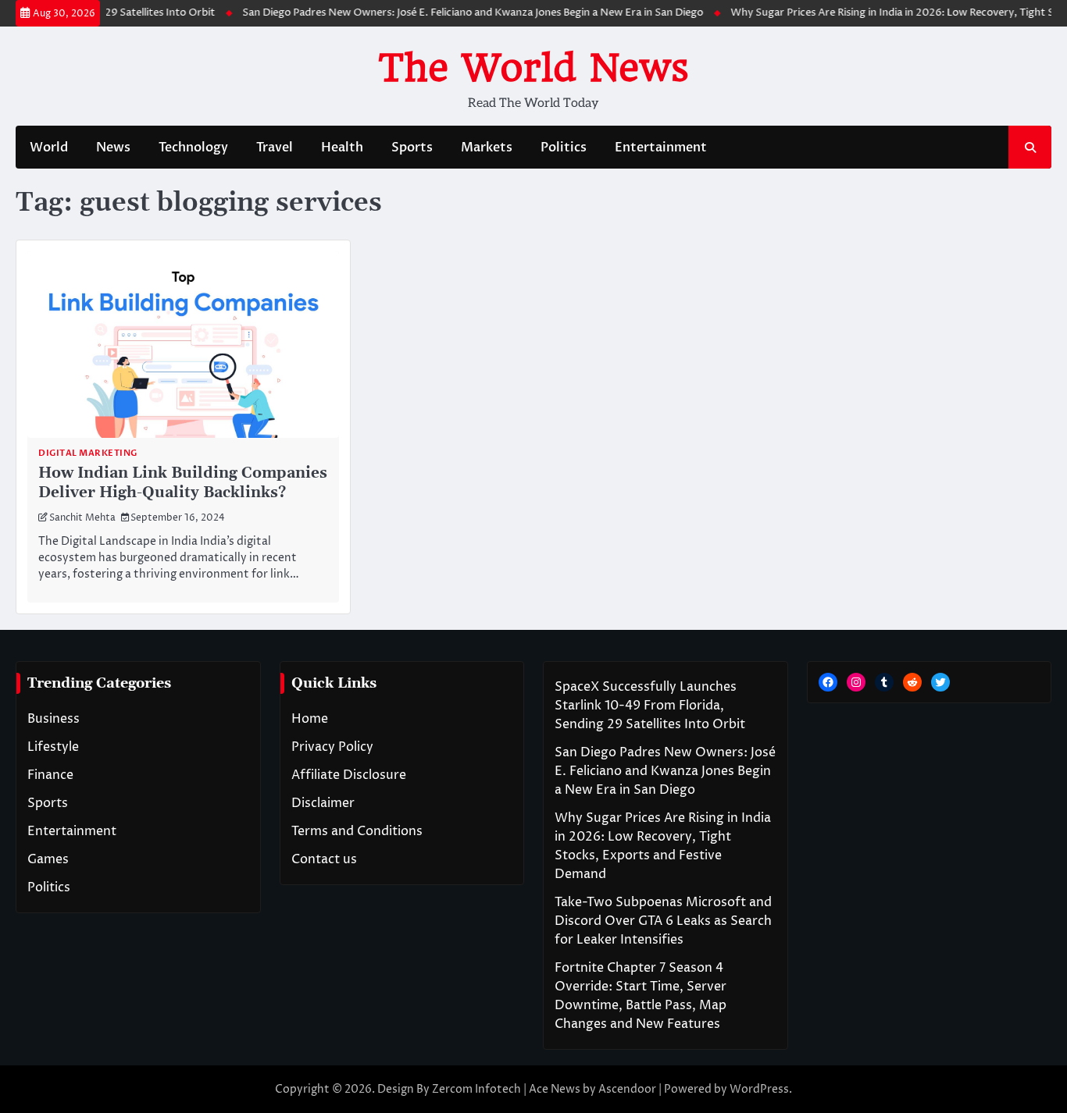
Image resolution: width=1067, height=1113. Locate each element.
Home (309, 718)
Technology (193, 147)
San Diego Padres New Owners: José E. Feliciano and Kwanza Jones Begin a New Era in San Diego (461, 13)
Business (53, 718)
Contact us (324, 859)
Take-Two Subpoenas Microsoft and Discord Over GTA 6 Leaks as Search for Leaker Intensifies (663, 921)
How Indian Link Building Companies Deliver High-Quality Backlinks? (182, 483)
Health (342, 147)
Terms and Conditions (357, 831)
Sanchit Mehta (82, 518)
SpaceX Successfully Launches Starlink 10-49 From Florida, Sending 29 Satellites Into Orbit (650, 705)
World (49, 147)
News (113, 147)
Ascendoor (627, 1089)
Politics (564, 147)
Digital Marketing (87, 453)
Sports (412, 147)
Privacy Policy (332, 747)
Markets (486, 147)
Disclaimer (323, 803)
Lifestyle (53, 747)
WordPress (759, 1089)
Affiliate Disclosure (348, 775)
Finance (50, 775)
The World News (533, 68)
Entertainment (661, 147)
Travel (274, 147)
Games (48, 859)
